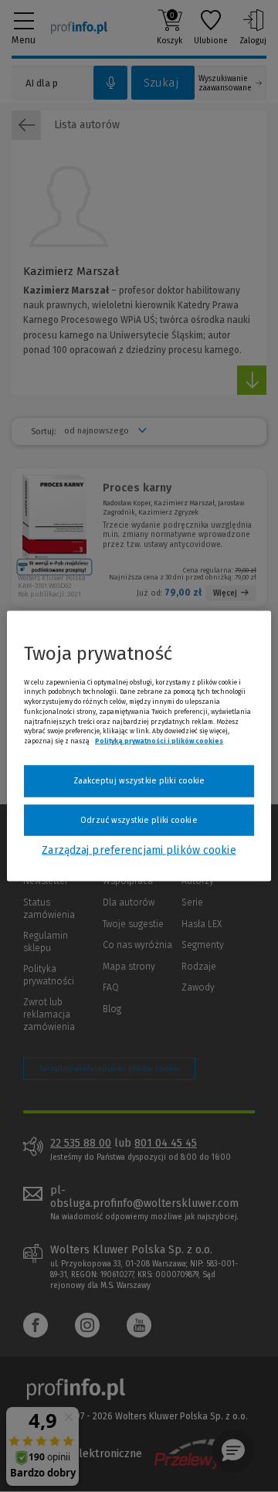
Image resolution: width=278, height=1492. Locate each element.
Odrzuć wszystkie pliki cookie (138, 819)
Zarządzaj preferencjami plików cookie (139, 850)
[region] (139, 746)
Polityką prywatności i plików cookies (159, 741)
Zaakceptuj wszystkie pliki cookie (139, 781)
